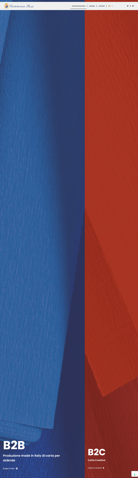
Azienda (92, 6)
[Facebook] (128, 6)
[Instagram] (130, 6)
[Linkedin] (133, 6)
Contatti (102, 6)
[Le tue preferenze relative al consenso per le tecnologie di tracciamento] (134, 474)
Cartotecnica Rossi (78, 6)
